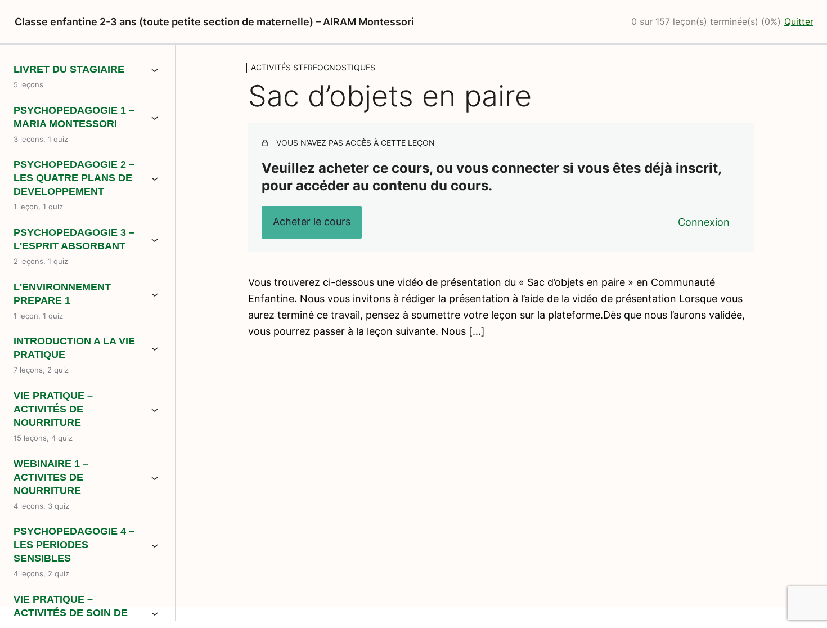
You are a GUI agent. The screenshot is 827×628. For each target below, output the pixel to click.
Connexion (704, 222)
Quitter (798, 21)
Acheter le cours (311, 221)
